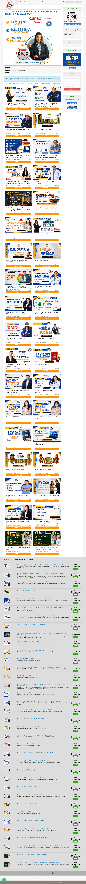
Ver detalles (19, 109)
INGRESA (78, 1)
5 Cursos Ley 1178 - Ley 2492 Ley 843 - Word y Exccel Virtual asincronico (18, 156)
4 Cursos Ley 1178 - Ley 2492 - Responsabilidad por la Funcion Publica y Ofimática (46, 523)
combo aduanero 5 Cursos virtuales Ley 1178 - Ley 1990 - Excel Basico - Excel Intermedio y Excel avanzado (46, 104)
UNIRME (73, 68)
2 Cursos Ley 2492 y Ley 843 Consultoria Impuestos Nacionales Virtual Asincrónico (18, 182)
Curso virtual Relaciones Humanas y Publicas (16, 339)
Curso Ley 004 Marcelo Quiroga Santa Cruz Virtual (47, 417)
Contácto (57, 1)
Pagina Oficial (72, 103)
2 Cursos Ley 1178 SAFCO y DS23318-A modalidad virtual (17, 365)
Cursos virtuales (33, 1)
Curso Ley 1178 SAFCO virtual (14, 417)
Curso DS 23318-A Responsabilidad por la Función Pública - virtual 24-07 (17, 260)
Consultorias (57, 882)
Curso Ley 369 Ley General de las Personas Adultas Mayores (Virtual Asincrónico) (47, 156)
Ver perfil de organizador (73, 24)
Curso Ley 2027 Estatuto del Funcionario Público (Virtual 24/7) (17, 391)
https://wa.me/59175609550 (20, 70)
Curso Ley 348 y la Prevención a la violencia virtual (47, 496)
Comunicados (50, 1)
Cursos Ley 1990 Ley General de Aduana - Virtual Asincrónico (17, 130)
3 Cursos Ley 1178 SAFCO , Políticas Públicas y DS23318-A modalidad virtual (17, 104)
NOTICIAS (79, 882)
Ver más (75, 568)
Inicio (17, 1)
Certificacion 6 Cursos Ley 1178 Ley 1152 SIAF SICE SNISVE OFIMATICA (46, 548)
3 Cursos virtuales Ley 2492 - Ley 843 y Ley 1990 (46, 208)
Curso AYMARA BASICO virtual (43, 469)
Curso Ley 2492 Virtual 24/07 (43, 364)
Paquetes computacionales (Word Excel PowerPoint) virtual (46, 443)
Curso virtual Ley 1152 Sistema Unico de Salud (46, 287)
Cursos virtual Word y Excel (42, 234)
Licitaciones (50, 882)
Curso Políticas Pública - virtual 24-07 (45, 338)
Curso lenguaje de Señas (41, 260)
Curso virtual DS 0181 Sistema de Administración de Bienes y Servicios (16, 313)
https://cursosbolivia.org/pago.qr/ (21, 72)
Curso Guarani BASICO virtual (43, 129)
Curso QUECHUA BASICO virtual (15, 469)
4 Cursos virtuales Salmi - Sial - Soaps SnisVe (16, 496)
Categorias (41, 1)
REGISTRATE (70, 1)
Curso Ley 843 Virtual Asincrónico (15, 443)
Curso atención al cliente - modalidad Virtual (16, 234)
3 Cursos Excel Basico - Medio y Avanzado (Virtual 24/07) (46, 313)
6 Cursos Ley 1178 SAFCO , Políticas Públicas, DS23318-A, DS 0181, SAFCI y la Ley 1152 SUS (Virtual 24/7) (18, 287)
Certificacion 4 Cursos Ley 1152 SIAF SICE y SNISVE (18, 548)
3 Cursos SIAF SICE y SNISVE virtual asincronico (44, 182)
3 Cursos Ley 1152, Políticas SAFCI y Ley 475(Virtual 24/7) (46, 391)
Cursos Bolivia (64, 882)
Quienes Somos (23, 1)
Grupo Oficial (72, 108)
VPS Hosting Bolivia (72, 882)
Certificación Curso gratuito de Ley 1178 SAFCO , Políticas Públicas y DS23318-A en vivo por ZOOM (18, 209)
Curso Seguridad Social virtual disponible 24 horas (17, 522)
